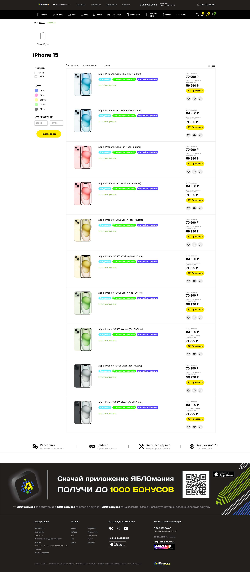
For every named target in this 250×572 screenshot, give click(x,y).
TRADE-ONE (153, 14)
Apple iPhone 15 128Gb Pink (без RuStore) (119, 146)
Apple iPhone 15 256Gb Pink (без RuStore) (119, 183)
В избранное (188, 98)
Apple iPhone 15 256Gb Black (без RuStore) (120, 402)
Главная (35, 22)
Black (42, 109)
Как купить (96, 4)
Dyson (168, 14)
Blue (42, 90)
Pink (42, 95)
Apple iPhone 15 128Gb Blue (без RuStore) (119, 74)
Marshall (184, 14)
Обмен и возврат (42, 553)
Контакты (81, 4)
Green (43, 104)
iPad (74, 14)
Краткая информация (194, 98)
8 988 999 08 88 (148, 4)
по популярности (91, 65)
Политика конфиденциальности (48, 539)
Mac (86, 14)
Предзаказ (197, 90)
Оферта (38, 542)
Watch (99, 14)
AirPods (59, 14)
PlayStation (116, 14)
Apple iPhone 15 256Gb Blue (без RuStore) (119, 110)
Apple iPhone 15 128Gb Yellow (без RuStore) (120, 219)
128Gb (41, 73)
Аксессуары (135, 14)
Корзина (213, 14)
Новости (126, 4)
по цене (106, 65)
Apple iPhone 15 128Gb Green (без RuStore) (120, 292)
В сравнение (200, 98)
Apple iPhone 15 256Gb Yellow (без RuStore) (120, 256)
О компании (111, 4)
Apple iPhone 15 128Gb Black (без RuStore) (120, 365)
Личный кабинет (207, 4)
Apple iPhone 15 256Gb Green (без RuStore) (120, 329)
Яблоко (44, 4)
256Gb (41, 76)
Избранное (202, 14)
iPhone (44, 14)
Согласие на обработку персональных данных (51, 547)
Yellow (43, 100)
